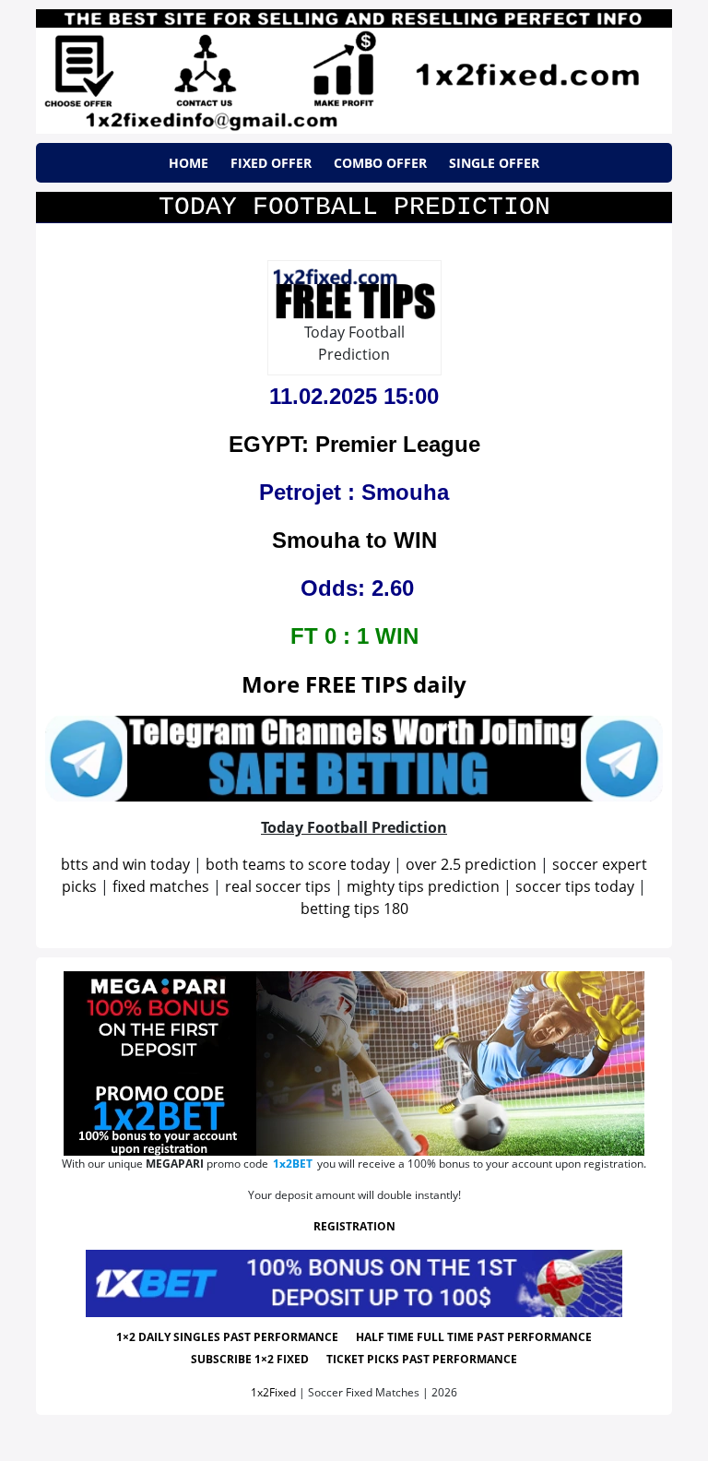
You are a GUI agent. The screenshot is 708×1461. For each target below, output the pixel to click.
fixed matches (160, 886)
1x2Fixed (273, 1392)
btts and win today (125, 864)
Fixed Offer (271, 163)
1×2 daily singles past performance (227, 1337)
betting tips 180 (354, 908)
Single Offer (494, 163)
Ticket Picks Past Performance (421, 1359)
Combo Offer (380, 163)
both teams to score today (298, 864)
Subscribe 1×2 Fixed (250, 1359)
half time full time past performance (474, 1337)
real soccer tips (278, 886)
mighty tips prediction (423, 886)
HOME (188, 163)
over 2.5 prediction (471, 864)
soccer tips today (574, 886)
